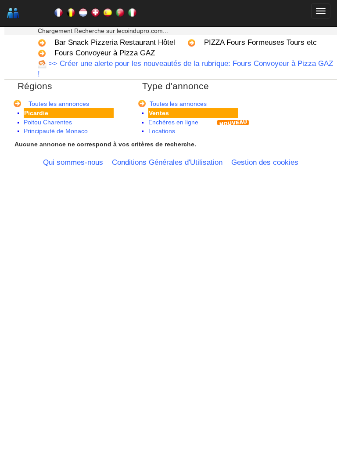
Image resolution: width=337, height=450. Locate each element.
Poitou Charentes (48, 122)
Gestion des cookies (264, 162)
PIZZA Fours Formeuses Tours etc (260, 42)
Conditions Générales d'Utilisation (167, 162)
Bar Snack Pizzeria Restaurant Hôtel (114, 42)
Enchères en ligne (173, 122)
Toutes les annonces (178, 103)
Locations (161, 130)
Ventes (159, 112)
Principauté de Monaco (56, 130)
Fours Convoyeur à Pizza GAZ (104, 53)
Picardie (36, 112)
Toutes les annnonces (59, 103)
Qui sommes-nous (73, 162)
